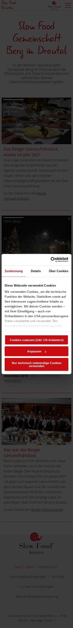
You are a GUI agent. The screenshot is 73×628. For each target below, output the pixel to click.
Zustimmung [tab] (14, 271)
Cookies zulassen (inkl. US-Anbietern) (36, 339)
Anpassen (34, 351)
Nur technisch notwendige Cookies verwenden (36, 364)
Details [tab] (36, 271)
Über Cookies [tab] (58, 271)
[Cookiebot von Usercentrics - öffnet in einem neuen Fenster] (51, 259)
